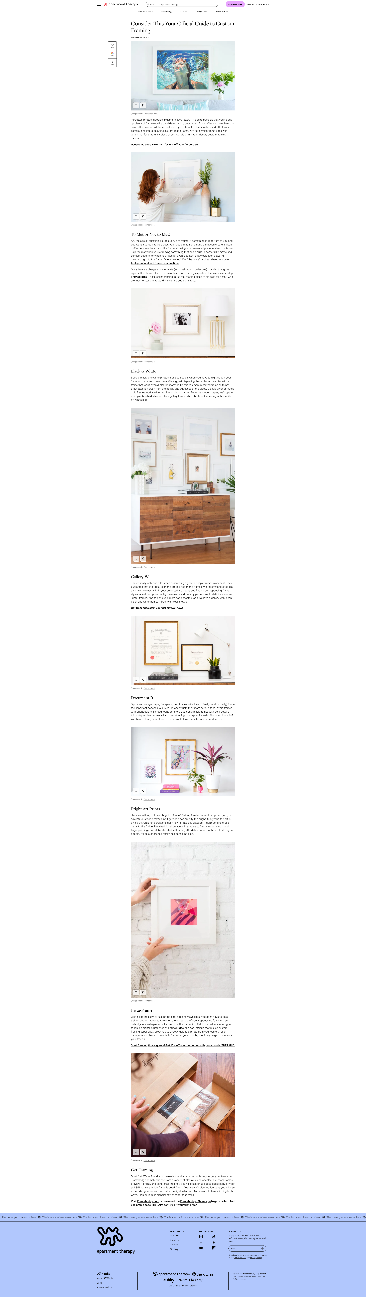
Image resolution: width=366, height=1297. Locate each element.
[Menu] (99, 4)
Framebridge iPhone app (195, 1201)
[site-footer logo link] (103, 1274)
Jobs (99, 1282)
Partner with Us (104, 1287)
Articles (183, 11)
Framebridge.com (148, 1201)
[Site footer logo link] (132, 1239)
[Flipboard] (214, 1248)
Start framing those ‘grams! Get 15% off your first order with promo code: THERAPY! (183, 1045)
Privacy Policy (256, 1257)
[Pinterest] (214, 1242)
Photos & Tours (145, 11)
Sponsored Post (151, 114)
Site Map (174, 1249)
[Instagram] (201, 1236)
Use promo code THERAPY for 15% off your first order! (164, 144)
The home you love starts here (60, 1217)
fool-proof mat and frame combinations (155, 263)
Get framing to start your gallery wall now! (157, 607)
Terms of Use (240, 1257)
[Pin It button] (143, 105)
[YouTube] (201, 1248)
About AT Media (105, 1278)
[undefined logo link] (121, 4)
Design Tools (201, 11)
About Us (174, 1240)
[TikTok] (214, 1236)
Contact (174, 1244)
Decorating (166, 11)
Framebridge (149, 225)
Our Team (175, 1235)
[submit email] (262, 1248)
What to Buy (222, 11)
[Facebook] (201, 1242)
